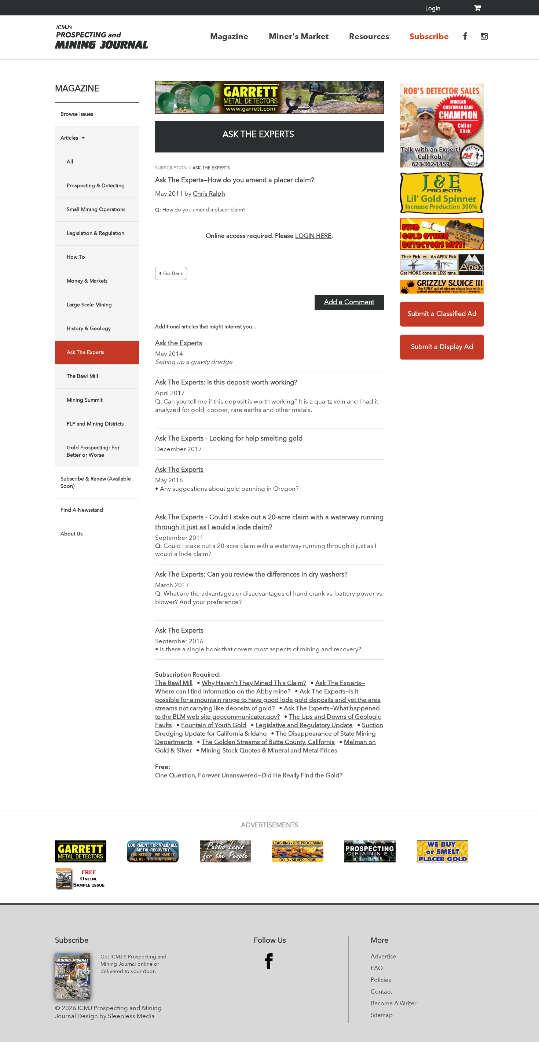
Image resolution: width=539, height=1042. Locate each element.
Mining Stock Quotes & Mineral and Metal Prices (269, 751)
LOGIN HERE (313, 236)
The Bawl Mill (82, 376)
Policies (381, 980)
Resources (369, 36)
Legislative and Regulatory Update (304, 725)
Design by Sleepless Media (116, 1016)
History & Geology (89, 328)
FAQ (377, 969)
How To (76, 257)
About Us (71, 534)
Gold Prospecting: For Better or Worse (93, 451)
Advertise (383, 957)
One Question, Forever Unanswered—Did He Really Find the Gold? (248, 776)
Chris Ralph (209, 194)
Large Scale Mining (89, 305)
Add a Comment (349, 302)
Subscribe (429, 36)
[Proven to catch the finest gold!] (442, 193)
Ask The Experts (85, 352)
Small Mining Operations (96, 209)
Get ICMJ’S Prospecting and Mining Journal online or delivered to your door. (133, 964)
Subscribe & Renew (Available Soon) (95, 482)
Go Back (173, 273)
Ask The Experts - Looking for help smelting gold (228, 438)
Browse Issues (76, 114)
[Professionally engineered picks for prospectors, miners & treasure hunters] (442, 264)
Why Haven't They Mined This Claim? (254, 683)
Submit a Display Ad (442, 347)
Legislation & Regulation (95, 233)
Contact (381, 992)
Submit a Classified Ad (442, 314)
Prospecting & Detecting (96, 185)
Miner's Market (299, 36)
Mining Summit (84, 400)
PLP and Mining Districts (95, 424)
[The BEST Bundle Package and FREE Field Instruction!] (442, 125)
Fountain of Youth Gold (213, 725)
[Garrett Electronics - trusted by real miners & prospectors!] (269, 97)
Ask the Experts (178, 343)
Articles (69, 138)
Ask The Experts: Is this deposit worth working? (226, 382)
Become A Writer (394, 1004)
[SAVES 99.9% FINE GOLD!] (442, 287)
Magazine (229, 36)
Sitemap (382, 1016)
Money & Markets (87, 281)
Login (432, 9)
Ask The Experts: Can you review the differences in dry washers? (251, 574)
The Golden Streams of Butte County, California (268, 742)
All (70, 162)
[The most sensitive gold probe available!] (442, 234)
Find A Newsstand (81, 510)
